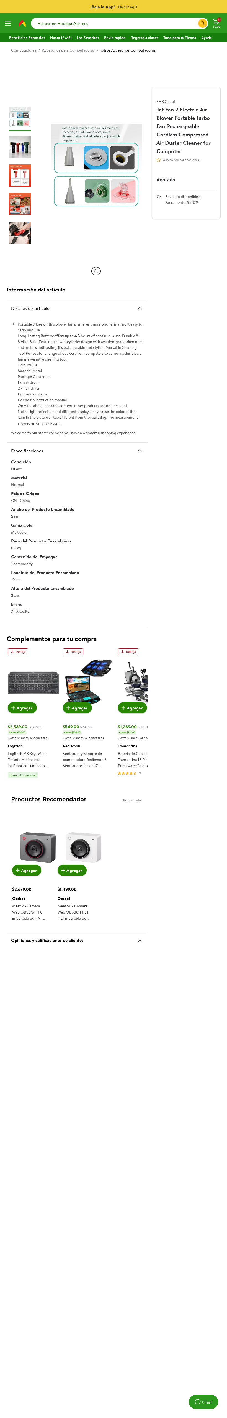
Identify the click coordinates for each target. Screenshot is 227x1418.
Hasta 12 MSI (61, 37)
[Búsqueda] (202, 23)
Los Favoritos (88, 37)
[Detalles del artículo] (139, 308)
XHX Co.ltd (165, 101)
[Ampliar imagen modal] (96, 271)
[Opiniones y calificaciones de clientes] (139, 938)
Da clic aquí (127, 7)
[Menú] (8, 23)
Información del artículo (36, 289)
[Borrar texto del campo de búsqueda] (193, 23)
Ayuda (206, 37)
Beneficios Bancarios (27, 37)
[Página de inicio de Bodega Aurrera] (22, 23)
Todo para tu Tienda (179, 37)
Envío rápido (115, 37)
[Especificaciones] (139, 450)
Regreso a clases (144, 37)
